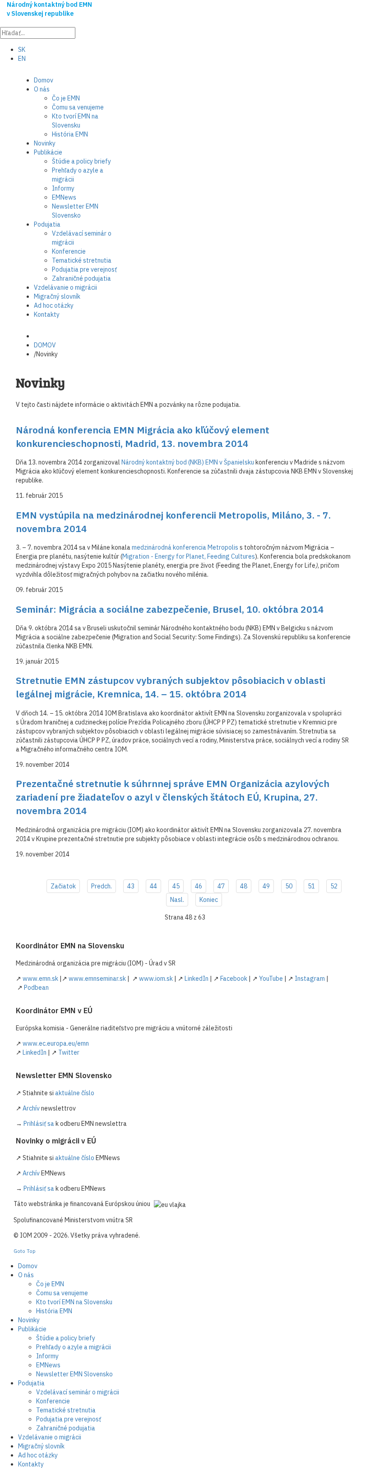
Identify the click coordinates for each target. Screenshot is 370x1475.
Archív (31, 1108)
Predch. (101, 886)
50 (288, 886)
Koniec (208, 900)
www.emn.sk (40, 978)
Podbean (36, 987)
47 (221, 886)
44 (153, 886)
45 (176, 886)
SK (21, 50)
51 (311, 886)
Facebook (233, 978)
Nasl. (177, 900)
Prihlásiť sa (38, 1124)
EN (22, 59)
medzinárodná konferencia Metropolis (185, 547)
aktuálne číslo (74, 1093)
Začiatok (63, 886)
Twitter (68, 1052)
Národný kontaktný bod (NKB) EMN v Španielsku (187, 462)
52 (334, 886)
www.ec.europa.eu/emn (56, 1043)
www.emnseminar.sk (97, 978)
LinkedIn (196, 978)
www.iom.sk (156, 978)
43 (130, 886)
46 (198, 886)
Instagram (310, 978)
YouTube (271, 978)
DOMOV (45, 345)
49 (266, 886)
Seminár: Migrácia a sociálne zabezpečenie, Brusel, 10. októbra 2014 (170, 609)
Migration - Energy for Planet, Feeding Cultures (188, 556)
